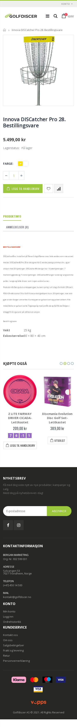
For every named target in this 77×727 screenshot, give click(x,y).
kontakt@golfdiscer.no (17, 597)
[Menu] (47, 16)
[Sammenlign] (58, 188)
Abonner (59, 511)
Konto (65, 3)
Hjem (4, 30)
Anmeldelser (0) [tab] (17, 227)
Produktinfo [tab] (12, 216)
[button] (61, 363)
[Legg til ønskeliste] (48, 188)
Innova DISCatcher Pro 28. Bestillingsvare (34, 122)
